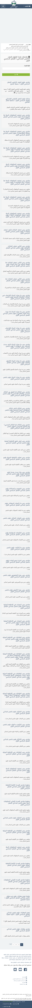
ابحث (15, 74)
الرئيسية (27, 44)
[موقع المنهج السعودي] (16, 2)
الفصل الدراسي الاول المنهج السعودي (16, 44)
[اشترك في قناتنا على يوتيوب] (20, 969)
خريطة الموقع (6, 1006)
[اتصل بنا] (15, 969)
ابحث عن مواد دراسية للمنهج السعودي (19, 979)
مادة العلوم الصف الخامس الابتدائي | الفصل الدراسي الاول (17, 48)
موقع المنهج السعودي (6, 1001)
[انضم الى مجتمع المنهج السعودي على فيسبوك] (25, 969)
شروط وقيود (15, 1004)
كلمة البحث (27, 66)
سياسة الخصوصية (23, 984)
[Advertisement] (16, 26)
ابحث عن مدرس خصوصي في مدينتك (20, 980)
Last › (10, 944)
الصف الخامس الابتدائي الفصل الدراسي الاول (19, 46)
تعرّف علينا (24, 977)
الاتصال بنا (24, 982)
